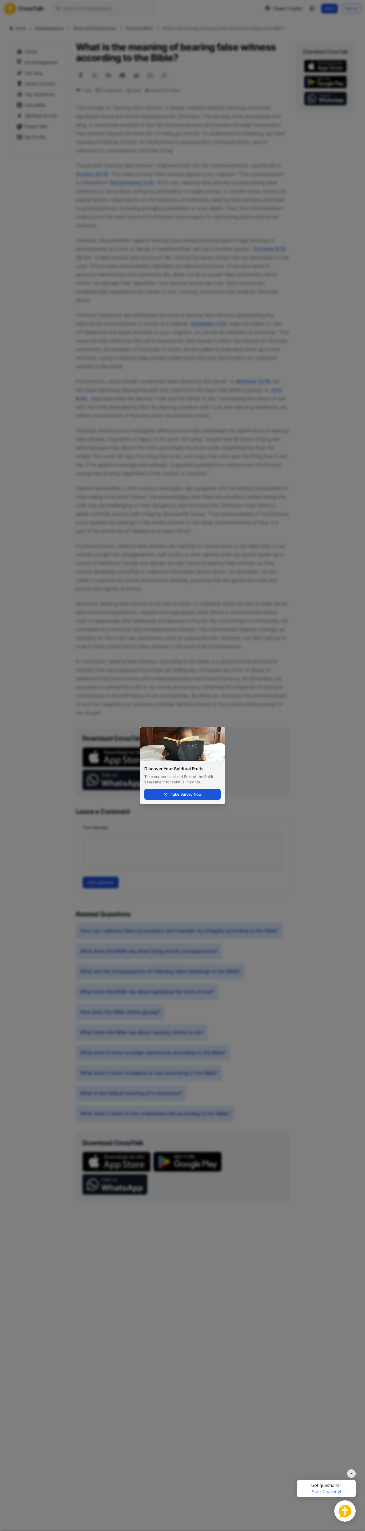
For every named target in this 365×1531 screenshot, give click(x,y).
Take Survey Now (186, 794)
